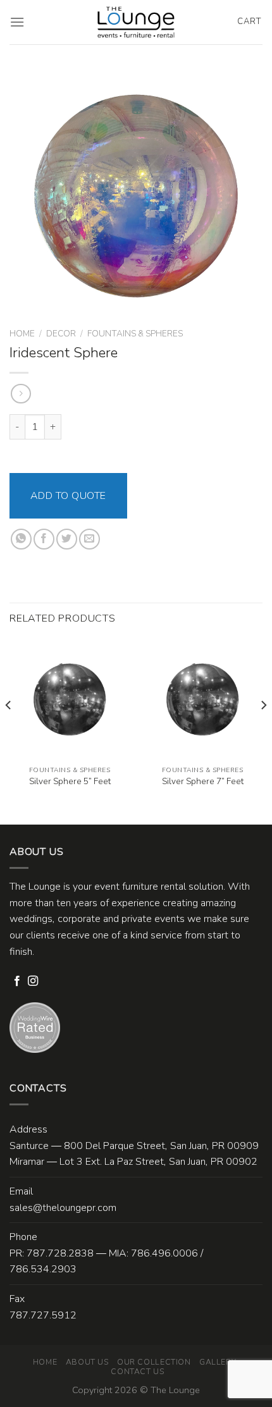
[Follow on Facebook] (17, 981)
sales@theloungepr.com (62, 1208)
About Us (87, 1362)
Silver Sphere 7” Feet (203, 781)
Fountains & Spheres (135, 334)
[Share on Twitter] (66, 539)
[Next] (263, 730)
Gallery (217, 1362)
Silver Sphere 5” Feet (70, 781)
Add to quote (68, 496)
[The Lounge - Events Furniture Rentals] (136, 22)
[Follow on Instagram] (33, 981)
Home (22, 334)
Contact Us (137, 1372)
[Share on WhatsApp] (21, 539)
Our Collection (154, 1362)
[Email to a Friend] (89, 539)
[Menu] (17, 21)
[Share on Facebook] (44, 539)
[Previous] (9, 730)
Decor (61, 334)
